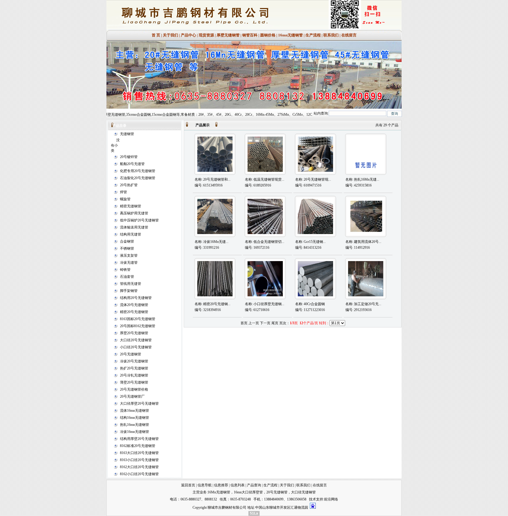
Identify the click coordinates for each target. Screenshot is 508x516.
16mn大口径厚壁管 (248, 492)
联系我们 (331, 35)
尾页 (274, 323)
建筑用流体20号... (367, 242)
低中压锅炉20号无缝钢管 (139, 220)
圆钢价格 (267, 35)
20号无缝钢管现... (317, 179)
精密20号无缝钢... (216, 304)
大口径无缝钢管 (303, 492)
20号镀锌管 (129, 157)
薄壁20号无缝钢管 (134, 382)
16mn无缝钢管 (290, 35)
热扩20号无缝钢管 (134, 368)
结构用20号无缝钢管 (136, 298)
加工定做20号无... (367, 304)
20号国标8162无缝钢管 (137, 326)
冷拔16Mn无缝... (215, 242)
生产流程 (313, 35)
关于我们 (170, 35)
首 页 (156, 35)
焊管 (123, 192)
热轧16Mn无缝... (366, 179)
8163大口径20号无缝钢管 (139, 453)
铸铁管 (125, 270)
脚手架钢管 (129, 291)
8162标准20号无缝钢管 (137, 446)
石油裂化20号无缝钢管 (137, 178)
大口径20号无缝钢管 (136, 340)
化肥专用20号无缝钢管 (137, 171)
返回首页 (188, 485)
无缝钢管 (127, 134)
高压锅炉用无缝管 (134, 213)
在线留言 (349, 35)
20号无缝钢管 (130, 354)
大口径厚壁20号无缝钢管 (139, 403)
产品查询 (254, 485)
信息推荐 (221, 485)
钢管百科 (250, 35)
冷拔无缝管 (129, 262)
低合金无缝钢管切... (268, 242)
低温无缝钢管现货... (268, 179)
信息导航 (205, 485)
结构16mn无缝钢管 (134, 418)
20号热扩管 (129, 185)
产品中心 (188, 35)
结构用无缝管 (130, 234)
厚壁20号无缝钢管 (134, 333)
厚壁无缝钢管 (228, 35)
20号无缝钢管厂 (132, 396)
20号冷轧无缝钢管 (134, 375)
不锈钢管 (127, 248)
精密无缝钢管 (130, 206)
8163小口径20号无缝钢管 (139, 460)
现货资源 (206, 35)
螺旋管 (125, 199)
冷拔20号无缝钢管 (134, 361)
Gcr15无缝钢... (315, 242)
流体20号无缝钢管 (134, 305)
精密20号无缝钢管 (134, 312)
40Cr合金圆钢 (314, 304)
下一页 (265, 323)
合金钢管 (127, 241)
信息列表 (237, 485)
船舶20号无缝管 (132, 164)
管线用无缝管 (130, 284)
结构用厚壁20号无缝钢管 (139, 439)
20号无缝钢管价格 (134, 389)
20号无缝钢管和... (216, 179)
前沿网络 (331, 499)
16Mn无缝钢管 (219, 492)
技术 (312, 499)
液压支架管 (129, 255)
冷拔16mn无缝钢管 (134, 432)
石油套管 (127, 277)
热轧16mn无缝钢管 (134, 425)
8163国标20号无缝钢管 (137, 319)
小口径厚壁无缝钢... (268, 304)
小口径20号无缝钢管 (136, 347)
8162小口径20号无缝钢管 (139, 474)
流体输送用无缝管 (134, 227)
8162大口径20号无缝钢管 (139, 467)
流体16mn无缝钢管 (134, 411)
